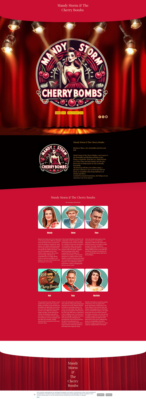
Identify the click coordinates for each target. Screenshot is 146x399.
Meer (38, 397)
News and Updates (73, 113)
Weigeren (109, 394)
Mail (81, 113)
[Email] (106, 116)
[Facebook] (99, 116)
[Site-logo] (73, 13)
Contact (58, 113)
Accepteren (101, 394)
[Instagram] (103, 116)
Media (63, 113)
